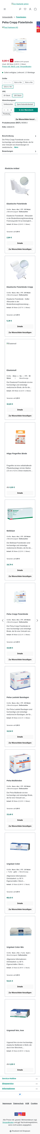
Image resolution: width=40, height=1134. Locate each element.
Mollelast (11, 531)
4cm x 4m (8, 82)
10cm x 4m (8, 87)
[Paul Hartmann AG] (20, 27)
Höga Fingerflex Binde (17, 453)
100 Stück (17, 95)
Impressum (7, 1103)
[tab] (19, 141)
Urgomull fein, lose (15, 1030)
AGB (27, 1103)
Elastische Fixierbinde (17, 204)
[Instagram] (38, 27)
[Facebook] (38, 23)
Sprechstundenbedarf (25, 104)
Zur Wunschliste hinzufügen (27, 119)
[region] (20, 45)
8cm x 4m (29, 82)
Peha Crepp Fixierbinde (17, 614)
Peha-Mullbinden (14, 781)
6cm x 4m (18, 82)
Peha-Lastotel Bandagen (18, 697)
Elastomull (11, 370)
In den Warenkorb (26, 110)
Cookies (34, 1103)
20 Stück (7, 95)
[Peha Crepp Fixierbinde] (20, 45)
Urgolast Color (13, 864)
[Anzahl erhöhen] (11, 110)
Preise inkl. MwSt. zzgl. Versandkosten (16, 66)
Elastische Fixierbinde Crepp (20, 287)
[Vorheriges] (2, 620)
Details (20, 243)
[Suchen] (20, 9)
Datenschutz (18, 1103)
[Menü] (4, 9)
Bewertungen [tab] (7, 151)
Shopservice (8, 1083)
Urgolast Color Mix (15, 947)
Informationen (8, 1089)
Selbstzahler (8, 104)
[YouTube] (38, 30)
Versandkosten (8, 1122)
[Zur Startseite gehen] (20, 4)
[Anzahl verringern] (4, 110)
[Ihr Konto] (30, 9)
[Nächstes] (37, 620)
